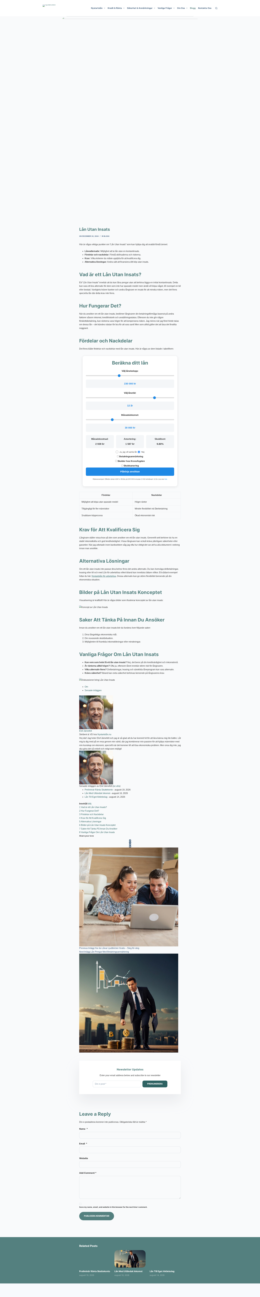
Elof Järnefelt (85, 731)
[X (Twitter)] (130, 842)
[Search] (216, 8)
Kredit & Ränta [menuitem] (115, 8)
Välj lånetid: (130, 392)
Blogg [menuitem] (193, 8)
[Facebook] (130, 840)
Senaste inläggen (93, 690)
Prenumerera (155, 1083)
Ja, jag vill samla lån (128, 452)
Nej (142, 452)
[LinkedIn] (130, 846)
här (166, 479)
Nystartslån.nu (104, 734)
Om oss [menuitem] (181, 8)
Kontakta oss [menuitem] (204, 8)
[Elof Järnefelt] (96, 712)
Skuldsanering (131, 465)
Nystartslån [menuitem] (97, 8)
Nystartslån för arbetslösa (104, 576)
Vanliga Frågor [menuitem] (165, 8)
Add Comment (87, 1173)
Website (83, 1158)
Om (86, 687)
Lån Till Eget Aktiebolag (96, 797)
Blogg (106, 236)
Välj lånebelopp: (130, 371)
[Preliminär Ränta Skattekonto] (94, 1259)
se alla (116, 786)
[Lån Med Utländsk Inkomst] (130, 1259)
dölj (89, 804)
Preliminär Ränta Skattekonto (99, 790)
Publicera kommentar (96, 1216)
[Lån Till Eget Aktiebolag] (165, 1259)
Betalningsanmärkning (131, 456)
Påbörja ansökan (130, 471)
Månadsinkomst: (130, 415)
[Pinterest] (130, 844)
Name (83, 1128)
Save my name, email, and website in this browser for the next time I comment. (113, 1207)
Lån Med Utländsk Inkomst (97, 793)
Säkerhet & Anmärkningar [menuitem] (139, 8)
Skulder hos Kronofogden (131, 461)
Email (83, 1143)
